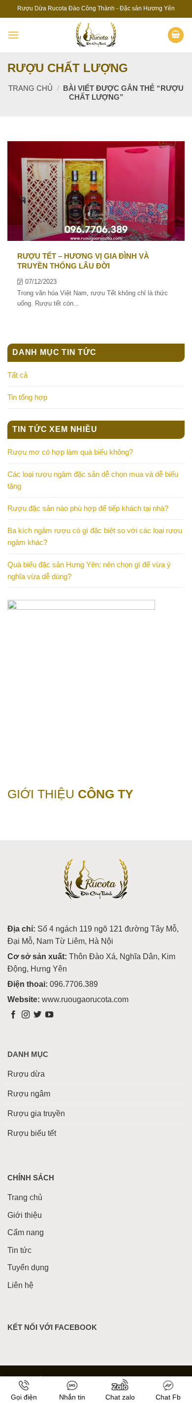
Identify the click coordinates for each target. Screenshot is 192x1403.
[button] (13, 35)
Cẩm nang (25, 1232)
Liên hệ (20, 1285)
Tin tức (19, 1250)
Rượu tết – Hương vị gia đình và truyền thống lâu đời (83, 261)
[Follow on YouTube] (49, 1015)
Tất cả (17, 375)
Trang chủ (30, 88)
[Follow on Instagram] (26, 1015)
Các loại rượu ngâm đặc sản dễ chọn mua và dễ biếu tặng (92, 480)
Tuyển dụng (28, 1267)
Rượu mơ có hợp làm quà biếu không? (70, 452)
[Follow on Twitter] (37, 1015)
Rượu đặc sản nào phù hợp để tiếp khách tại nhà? (87, 508)
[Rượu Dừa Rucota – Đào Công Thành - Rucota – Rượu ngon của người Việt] (96, 35)
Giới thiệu (24, 1215)
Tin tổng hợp (27, 397)
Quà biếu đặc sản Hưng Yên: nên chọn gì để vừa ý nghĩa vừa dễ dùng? (89, 570)
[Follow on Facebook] (13, 1015)
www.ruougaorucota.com (85, 999)
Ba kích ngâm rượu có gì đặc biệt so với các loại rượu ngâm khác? (94, 536)
